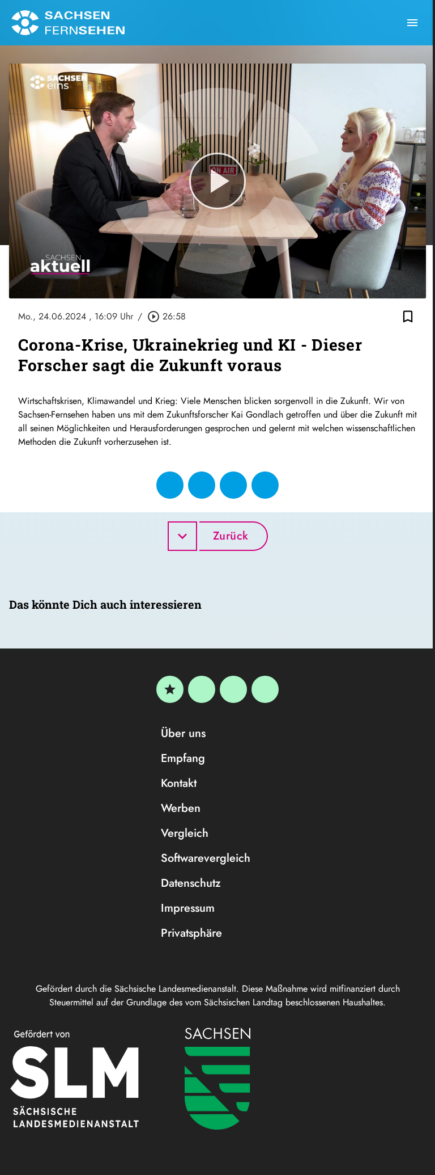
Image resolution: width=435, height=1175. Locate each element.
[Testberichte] (170, 689)
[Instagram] (233, 689)
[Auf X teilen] (201, 485)
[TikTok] (265, 689)
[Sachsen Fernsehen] (68, 22)
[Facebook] (201, 689)
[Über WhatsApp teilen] (233, 485)
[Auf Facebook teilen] (170, 485)
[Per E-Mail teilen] (265, 485)
